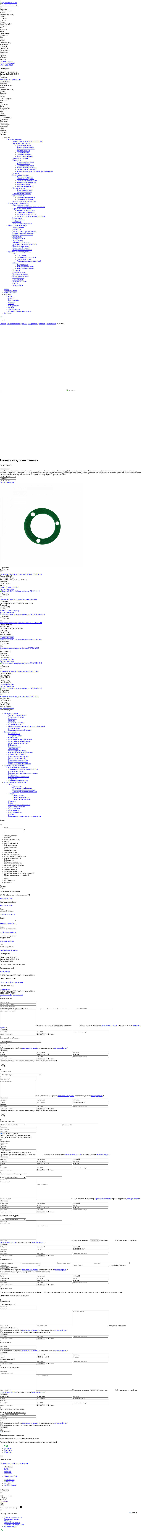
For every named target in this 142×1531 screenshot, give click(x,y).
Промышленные (18, 227)
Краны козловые (18, 278)
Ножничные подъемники (26, 210)
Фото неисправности (7, 1009)
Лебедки (15, 263)
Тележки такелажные (20, 274)
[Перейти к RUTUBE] (8, 1450)
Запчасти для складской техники (24, 201)
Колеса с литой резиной (20, 248)
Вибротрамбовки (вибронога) (18, 777)
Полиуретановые (18, 238)
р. (24, 830)
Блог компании (13, 300)
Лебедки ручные (22, 265)
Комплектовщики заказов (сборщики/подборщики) (26, 726)
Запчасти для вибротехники (22, 223)
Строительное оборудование (18, 203)
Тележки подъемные (24, 154)
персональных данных (109, 1025)
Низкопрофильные (23, 151)
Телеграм (7, 1471)
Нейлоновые (17, 237)
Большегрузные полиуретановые (24, 231)
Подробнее (4, 636)
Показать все (5, 469)
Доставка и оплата (10, 291)
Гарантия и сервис (10, 292)
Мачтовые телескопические (26, 214)
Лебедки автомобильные (25, 268)
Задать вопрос (5, 971)
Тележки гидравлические (17, 715)
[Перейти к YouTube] (8, 1452)
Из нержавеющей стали (25, 156)
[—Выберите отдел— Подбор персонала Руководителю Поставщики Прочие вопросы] (7, 1304)
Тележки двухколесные (25, 199)
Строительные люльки (20, 205)
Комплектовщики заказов (21, 194)
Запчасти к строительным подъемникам (31, 216)
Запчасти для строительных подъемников (23, 769)
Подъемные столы (18, 188)
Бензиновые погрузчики (25, 179)
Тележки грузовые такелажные (19, 805)
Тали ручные (21, 255)
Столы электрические (24, 192)
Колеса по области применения (19, 764)
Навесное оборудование (25, 186)
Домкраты (16, 270)
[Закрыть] (1, 1429)
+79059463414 (5, 79)
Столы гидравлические (25, 190)
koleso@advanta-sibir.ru (8, 923)
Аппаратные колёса (15, 736)
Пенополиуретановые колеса (18, 756)
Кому (2, 1125)
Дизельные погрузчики (25, 177)
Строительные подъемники (22, 209)
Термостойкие (17, 240)
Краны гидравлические (20, 276)
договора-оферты (60, 1048)
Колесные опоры (10, 732)
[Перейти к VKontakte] (6, 1447)
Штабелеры (16, 160)
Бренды (11, 307)
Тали (14, 253)
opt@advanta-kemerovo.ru (9, 950)
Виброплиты (17, 218)
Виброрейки (16, 222)
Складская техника (15, 139)
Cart (10, 1485)
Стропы (15, 283)
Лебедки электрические (25, 266)
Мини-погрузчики (23, 184)
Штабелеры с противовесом (26, 167)
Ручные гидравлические (25, 162)
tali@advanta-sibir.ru (7, 941)
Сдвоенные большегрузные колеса (24, 244)
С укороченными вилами (26, 149)
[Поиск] (1, 7)
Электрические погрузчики (26, 182)
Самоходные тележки (20, 158)
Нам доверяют (13, 306)
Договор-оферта (14, 309)
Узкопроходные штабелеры (26, 169)
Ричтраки (15, 173)
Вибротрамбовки (18, 220)
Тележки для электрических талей (29, 261)
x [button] (0, 1)
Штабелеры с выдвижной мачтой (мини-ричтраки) (35, 171)
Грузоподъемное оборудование (19, 252)
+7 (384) (6, 65)
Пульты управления (19, 281)
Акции (6, 289)
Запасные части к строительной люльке (31, 207)
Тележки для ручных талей (26, 257)
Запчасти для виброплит (47, 324)
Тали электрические (24, 259)
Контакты (7, 313)
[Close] (1, 824)
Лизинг (11, 304)
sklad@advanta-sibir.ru (7, 914)
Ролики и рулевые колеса (21, 242)
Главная (3, 324)
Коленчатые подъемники (25, 212)
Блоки (10, 803)
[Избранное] (9, 1482)
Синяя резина (13, 737)
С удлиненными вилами (25, 147)
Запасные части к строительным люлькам (23, 773)
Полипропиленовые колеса (22, 250)
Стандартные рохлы (24, 145)
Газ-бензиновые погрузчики (27, 181)
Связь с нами (5, 81)
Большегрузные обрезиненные (23, 233)
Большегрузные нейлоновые (22, 235)
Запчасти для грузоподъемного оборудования (24, 816)
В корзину (15, 587)
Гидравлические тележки (21, 143)
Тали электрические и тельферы (23, 790)
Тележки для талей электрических (24, 792)
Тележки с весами (23, 152)
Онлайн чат (8, 1467)
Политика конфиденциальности (19, 311)
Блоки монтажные (18, 272)
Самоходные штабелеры (25, 166)
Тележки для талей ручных (22, 788)
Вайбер (6, 1469)
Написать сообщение (20, 1463)
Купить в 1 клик (6, 587)
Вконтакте (8, 1473)
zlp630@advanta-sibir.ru (8, 932)
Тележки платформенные (26, 197)
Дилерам (11, 302)
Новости (11, 298)
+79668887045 (15, 79)
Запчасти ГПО (17, 285)
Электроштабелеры (23, 164)
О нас (10, 296)
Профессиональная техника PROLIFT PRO (27, 141)
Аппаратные (16, 229)
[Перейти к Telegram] (8, 1448)
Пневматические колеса (20, 246)
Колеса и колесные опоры (17, 225)
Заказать (11, 636)
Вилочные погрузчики (20, 175)
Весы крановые (17, 280)
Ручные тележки (18, 195)
